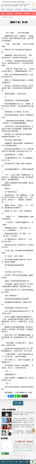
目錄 (21, 462)
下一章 (18, 403)
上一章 (9, 462)
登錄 (26, 462)
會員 (33, 462)
